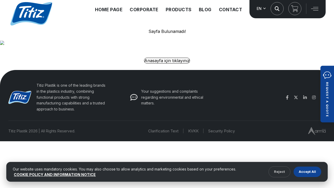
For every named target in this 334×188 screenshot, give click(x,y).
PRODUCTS (179, 9)
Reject (279, 171)
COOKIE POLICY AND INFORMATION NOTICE (55, 174)
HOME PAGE (109, 9)
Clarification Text (163, 130)
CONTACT (230, 9)
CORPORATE (144, 9)
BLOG (205, 9)
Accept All (307, 171)
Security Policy (221, 130)
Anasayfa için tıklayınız (167, 60)
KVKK (193, 130)
